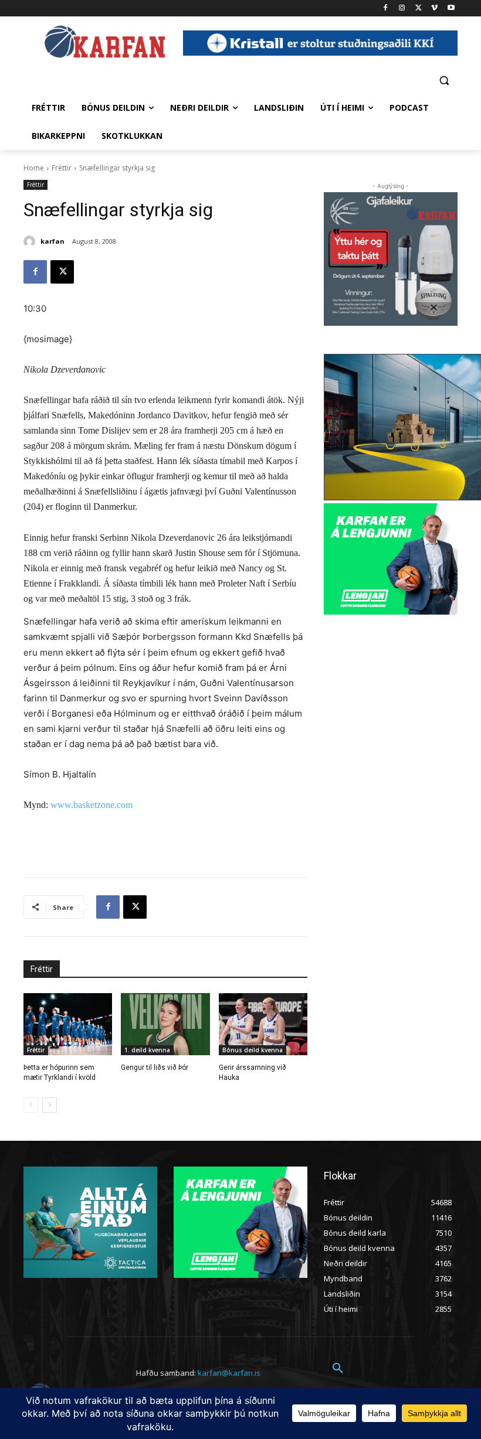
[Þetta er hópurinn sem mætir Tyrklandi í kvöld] (67, 1024)
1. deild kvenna (147, 1050)
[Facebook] (385, 8)
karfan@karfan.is (229, 1373)
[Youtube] (451, 8)
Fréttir (62, 168)
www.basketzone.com (91, 805)
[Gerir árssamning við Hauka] (263, 1024)
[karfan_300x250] (90, 1222)
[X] (418, 8)
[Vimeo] (434, 8)
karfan (52, 241)
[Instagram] (402, 8)
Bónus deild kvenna (252, 1050)
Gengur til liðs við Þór (154, 1067)
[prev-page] (30, 1105)
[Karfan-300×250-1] (391, 559)
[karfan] (31, 241)
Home (33, 168)
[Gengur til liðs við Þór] (165, 1024)
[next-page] (49, 1105)
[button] (444, 80)
